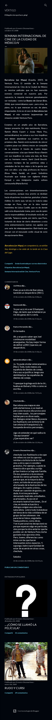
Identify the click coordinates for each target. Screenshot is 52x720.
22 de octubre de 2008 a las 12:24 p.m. (28, 442)
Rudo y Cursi (15, 688)
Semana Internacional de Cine (16, 271)
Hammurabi (17, 305)
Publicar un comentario (17, 567)
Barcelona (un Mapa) (21, 267)
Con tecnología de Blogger (28, 711)
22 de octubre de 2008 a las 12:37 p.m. (28, 561)
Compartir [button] (9, 263)
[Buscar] (45, 4)
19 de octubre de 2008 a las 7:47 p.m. (27, 393)
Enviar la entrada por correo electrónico (31, 263)
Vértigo (10, 10)
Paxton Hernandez (20, 327)
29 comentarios (21, 693)
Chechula (17, 401)
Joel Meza (17, 286)
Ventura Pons (34, 271)
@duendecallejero (20, 360)
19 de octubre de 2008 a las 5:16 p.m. (27, 319)
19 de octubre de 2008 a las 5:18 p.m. (27, 352)
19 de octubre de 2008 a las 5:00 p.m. (27, 297)
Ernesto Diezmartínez (22, 450)
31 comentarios (21, 633)
